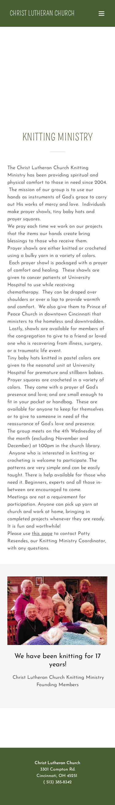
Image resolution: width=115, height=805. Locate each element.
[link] (42, 14)
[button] (101, 13)
